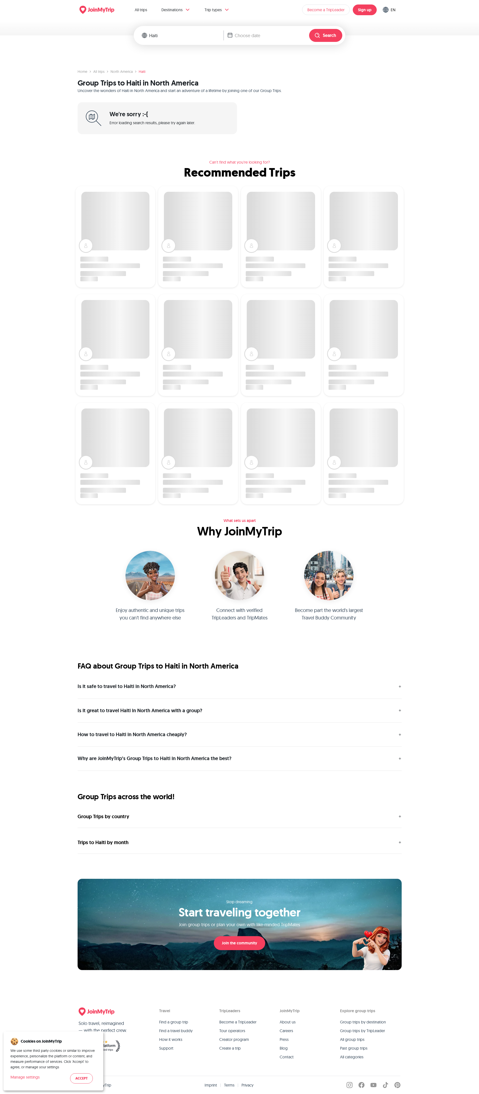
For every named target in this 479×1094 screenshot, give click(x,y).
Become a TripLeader (326, 9)
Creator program (234, 1039)
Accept (81, 1078)
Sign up (364, 9)
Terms (229, 1085)
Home (82, 71)
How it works (170, 1039)
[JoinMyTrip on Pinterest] (397, 1085)
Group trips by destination (363, 1021)
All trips (141, 9)
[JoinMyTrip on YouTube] (373, 1085)
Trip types (213, 9)
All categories (351, 1056)
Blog (284, 1048)
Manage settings (25, 1077)
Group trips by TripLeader (362, 1030)
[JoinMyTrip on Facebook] (361, 1085)
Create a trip (230, 1048)
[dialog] (53, 1061)
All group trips (352, 1039)
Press (284, 1039)
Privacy (247, 1085)
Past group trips (353, 1048)
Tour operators (232, 1030)
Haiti (142, 71)
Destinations (172, 9)
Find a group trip (173, 1021)
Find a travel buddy (176, 1030)
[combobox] (186, 35)
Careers (286, 1030)
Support (166, 1048)
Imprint (211, 1085)
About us (288, 1021)
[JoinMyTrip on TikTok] (385, 1085)
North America (122, 71)
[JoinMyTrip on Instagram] (350, 1085)
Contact (287, 1056)
